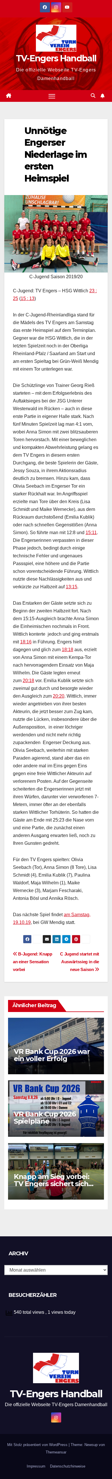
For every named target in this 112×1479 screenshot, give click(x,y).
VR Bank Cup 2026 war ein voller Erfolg (52, 1055)
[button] (93, 95)
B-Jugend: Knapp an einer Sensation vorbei (32, 961)
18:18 (67, 649)
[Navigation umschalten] (52, 96)
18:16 (26, 641)
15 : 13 (27, 298)
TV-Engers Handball (56, 58)
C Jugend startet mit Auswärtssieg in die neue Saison (79, 961)
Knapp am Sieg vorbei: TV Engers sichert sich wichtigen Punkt (51, 1183)
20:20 (58, 696)
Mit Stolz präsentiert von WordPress (38, 1445)
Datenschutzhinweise (67, 1466)
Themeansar (56, 1452)
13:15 (71, 586)
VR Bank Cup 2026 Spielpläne (45, 1117)
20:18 (28, 680)
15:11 (91, 532)
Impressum (36, 1466)
